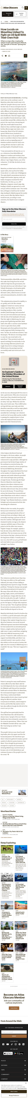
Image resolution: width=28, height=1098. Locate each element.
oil (3, 799)
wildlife (4, 805)
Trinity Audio (9, 93)
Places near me (8, 14)
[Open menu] (26, 7)
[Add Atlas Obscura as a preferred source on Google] (25, 55)
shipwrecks (21, 802)
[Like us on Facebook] (3, 1044)
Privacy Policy (9, 228)
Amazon (7, 386)
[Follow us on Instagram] (16, 1044)
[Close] (26, 1083)
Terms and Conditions (18, 228)
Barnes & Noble (20, 386)
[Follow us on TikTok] (12, 1044)
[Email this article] (5, 55)
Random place (21, 14)
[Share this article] (2, 55)
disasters (11, 802)
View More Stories (6, 837)
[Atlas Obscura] (9, 8)
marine (19, 799)
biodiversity (10, 799)
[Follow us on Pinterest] (19, 1044)
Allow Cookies (14, 1091)
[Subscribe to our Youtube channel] (7, 1044)
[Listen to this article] (9, 55)
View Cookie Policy (22, 1088)
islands (12, 805)
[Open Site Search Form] (22, 7)
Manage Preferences (14, 1095)
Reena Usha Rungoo (8, 49)
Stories (6, 21)
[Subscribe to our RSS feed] (23, 1044)
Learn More (14, 1008)
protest (4, 802)
